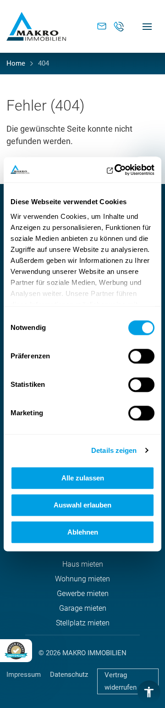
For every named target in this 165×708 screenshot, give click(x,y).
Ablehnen (82, 532)
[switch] (141, 356)
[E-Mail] (94, 26)
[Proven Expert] (16, 650)
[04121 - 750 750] (119, 27)
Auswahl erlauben (82, 505)
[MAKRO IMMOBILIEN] (36, 26)
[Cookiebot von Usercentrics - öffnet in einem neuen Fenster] (116, 170)
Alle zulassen (82, 478)
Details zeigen (114, 450)
